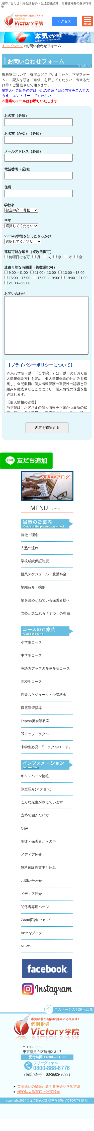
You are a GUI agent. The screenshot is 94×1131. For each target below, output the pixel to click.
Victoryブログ (31, 933)
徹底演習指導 (31, 708)
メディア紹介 (31, 854)
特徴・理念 (29, 535)
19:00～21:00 (76, 278)
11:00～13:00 (45, 273)
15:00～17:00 (19, 278)
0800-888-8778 (51, 1068)
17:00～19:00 (48, 278)
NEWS (26, 946)
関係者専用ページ (35, 907)
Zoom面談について (36, 920)
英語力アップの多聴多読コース (45, 668)
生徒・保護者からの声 (38, 841)
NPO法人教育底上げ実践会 (38, 1092)
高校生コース (31, 682)
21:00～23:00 (19, 283)
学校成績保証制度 (35, 561)
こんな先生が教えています (42, 802)
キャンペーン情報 (35, 776)
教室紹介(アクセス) (36, 789)
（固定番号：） (47, 1074)
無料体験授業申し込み (38, 867)
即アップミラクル (35, 734)
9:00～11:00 (18, 273)
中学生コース (31, 655)
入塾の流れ (29, 548)
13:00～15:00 (73, 273)
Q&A (24, 828)
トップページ (12, 46)
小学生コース (31, 642)
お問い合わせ (31, 881)
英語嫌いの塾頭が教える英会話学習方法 (48, 1086)
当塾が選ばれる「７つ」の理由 (45, 613)
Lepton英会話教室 (35, 721)
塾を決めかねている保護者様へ (45, 600)
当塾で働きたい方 (35, 815)
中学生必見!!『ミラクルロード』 (46, 747)
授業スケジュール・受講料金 (43, 574)
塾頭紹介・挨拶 (33, 587)
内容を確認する (47, 428)
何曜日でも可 (19, 257)
